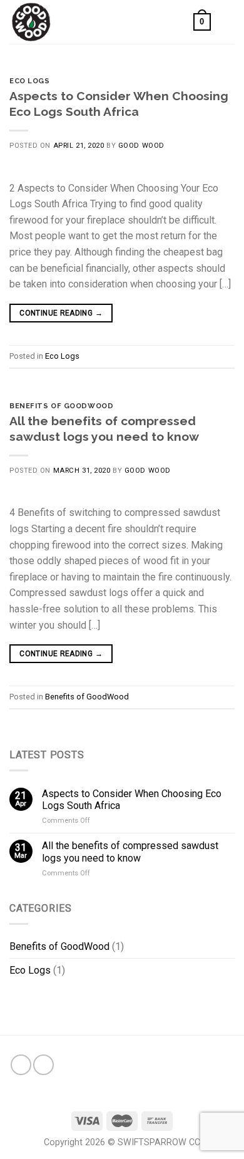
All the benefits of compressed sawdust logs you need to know (130, 851)
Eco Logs (29, 80)
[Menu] (227, 21)
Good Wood (141, 146)
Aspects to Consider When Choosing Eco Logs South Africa (131, 799)
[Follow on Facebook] (21, 1064)
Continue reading (61, 313)
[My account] (178, 22)
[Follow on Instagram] (43, 1064)
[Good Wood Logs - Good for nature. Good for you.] (72, 22)
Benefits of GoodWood (61, 405)
